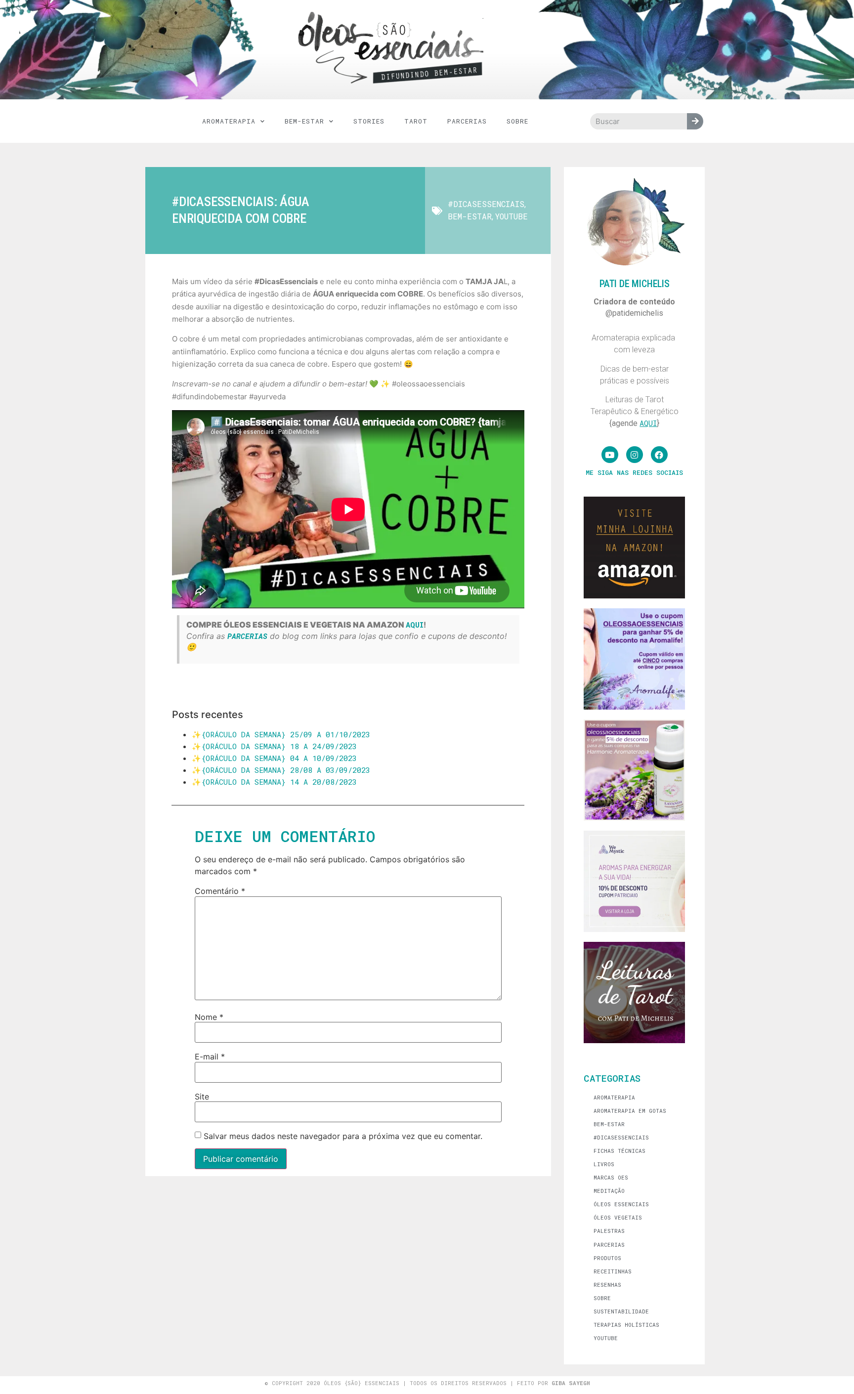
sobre (602, 1298)
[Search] (695, 121)
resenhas (607, 1284)
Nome (209, 1017)
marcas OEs (611, 1177)
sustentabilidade (621, 1311)
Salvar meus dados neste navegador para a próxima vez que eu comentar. (343, 1136)
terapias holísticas (626, 1324)
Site (202, 1096)
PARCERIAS (247, 636)
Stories (368, 121)
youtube (511, 216)
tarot (415, 121)
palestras (609, 1230)
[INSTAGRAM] (634, 454)
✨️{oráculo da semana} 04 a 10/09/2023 (274, 758)
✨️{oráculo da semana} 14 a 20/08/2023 (274, 782)
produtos (607, 1258)
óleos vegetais (618, 1217)
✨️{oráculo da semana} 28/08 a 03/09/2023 (281, 770)
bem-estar (304, 121)
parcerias (467, 121)
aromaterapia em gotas (630, 1110)
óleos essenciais (621, 1204)
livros (604, 1164)
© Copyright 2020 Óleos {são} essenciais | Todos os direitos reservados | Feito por (427, 1383)
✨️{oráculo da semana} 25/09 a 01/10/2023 (281, 734)
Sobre (517, 121)
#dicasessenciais (486, 204)
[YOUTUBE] (609, 454)
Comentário (220, 891)
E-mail (210, 1056)
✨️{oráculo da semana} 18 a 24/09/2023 (274, 746)
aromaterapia (229, 121)
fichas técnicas (619, 1150)
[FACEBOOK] (659, 454)
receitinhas (613, 1271)
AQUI (415, 625)
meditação (609, 1190)
